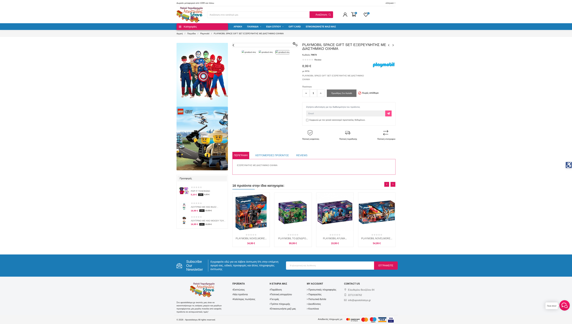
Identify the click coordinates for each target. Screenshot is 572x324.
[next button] (393, 45)
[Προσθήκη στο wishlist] (257, 229)
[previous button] (389, 45)
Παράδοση (276, 289)
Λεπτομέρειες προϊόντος (272, 155)
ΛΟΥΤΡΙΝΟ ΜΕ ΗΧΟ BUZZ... (204, 207)
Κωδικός (306, 55)
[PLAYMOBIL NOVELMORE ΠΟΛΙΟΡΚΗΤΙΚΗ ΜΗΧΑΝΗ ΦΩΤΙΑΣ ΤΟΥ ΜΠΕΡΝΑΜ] (251, 212)
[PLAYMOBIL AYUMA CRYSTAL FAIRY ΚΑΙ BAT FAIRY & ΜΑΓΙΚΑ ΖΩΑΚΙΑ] (334, 212)
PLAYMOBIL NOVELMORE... (251, 238)
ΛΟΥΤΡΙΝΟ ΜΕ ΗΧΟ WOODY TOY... (208, 220)
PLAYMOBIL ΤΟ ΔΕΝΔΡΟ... (293, 238)
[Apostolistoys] (202, 290)
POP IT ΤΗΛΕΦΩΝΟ (200, 191)
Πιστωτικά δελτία (317, 299)
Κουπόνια (313, 308)
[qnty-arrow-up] (320, 93)
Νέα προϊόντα (240, 294)
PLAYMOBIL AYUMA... (335, 238)
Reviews (301, 155)
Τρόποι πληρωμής (280, 304)
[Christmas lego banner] (202, 74)
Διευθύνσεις (314, 304)
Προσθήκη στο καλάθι (341, 93)
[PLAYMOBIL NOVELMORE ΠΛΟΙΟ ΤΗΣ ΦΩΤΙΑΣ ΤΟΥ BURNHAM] (376, 212)
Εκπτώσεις (239, 289)
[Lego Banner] (202, 138)
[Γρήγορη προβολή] (251, 229)
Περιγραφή (241, 155)
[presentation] (386, 184)
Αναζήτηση (321, 14)
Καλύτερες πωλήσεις (244, 299)
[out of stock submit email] (388, 113)
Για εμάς (275, 299)
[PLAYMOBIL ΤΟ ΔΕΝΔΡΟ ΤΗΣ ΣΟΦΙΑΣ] (292, 212)
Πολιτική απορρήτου (281, 294)
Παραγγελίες (315, 294)
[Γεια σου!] (564, 305)
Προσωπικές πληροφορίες (322, 289)
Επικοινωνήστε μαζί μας (283, 308)
